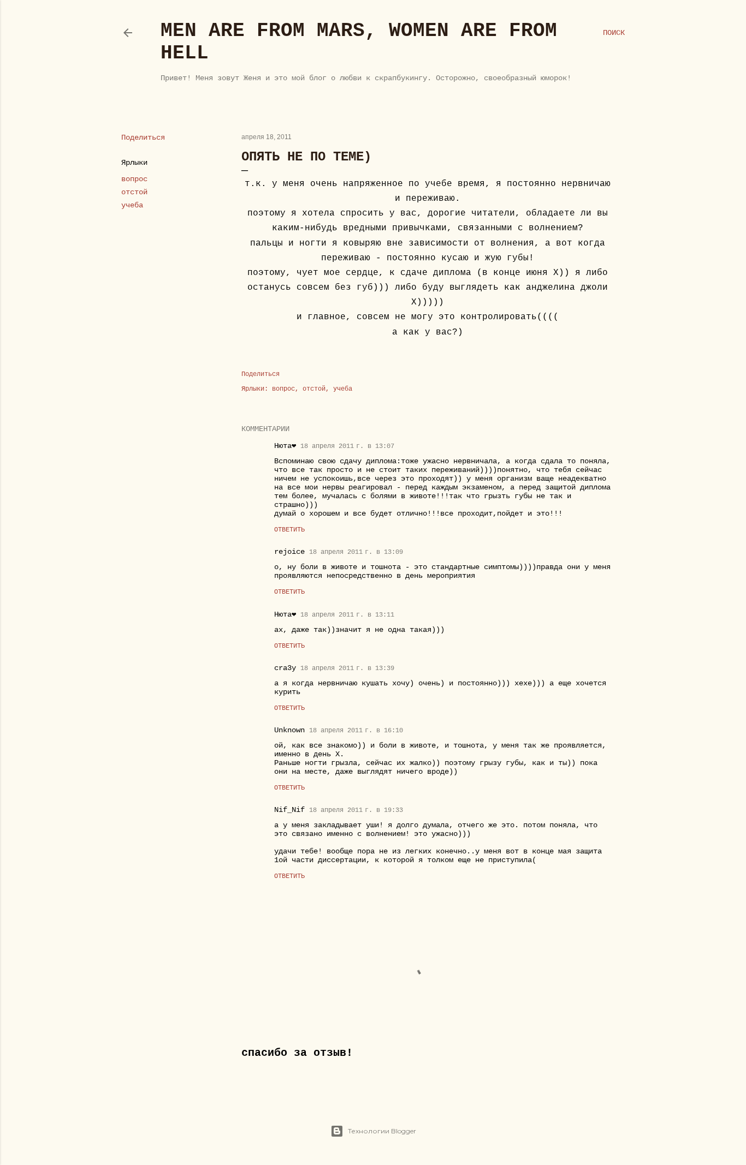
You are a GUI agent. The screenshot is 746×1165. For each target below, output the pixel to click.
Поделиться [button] (143, 137)
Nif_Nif (289, 809)
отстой (134, 192)
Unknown (289, 730)
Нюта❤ (285, 445)
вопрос (134, 179)
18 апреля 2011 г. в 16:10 (356, 730)
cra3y (285, 668)
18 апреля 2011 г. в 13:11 (347, 615)
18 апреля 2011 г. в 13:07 (347, 446)
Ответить (289, 530)
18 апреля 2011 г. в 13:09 (356, 552)
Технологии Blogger (382, 1131)
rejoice (289, 551)
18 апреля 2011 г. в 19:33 (356, 810)
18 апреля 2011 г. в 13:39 (347, 668)
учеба (132, 205)
